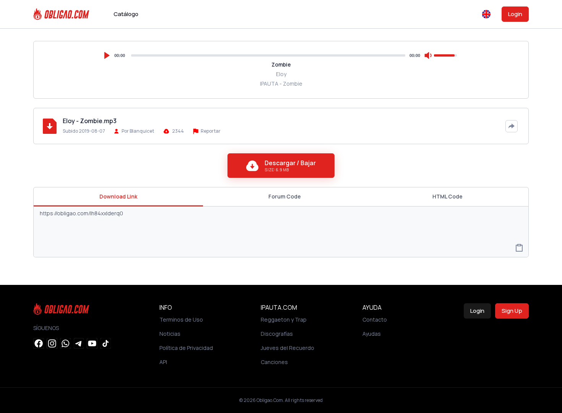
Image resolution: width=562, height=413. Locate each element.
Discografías (277, 333)
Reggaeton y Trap (284, 319)
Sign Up (512, 311)
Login (515, 14)
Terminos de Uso (181, 319)
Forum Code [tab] (284, 196)
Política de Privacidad (186, 347)
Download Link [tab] (118, 196)
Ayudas (371, 333)
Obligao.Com (270, 400)
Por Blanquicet (138, 131)
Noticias (169, 333)
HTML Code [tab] (447, 196)
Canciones (274, 362)
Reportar (210, 131)
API (163, 362)
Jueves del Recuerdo (287, 347)
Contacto (374, 319)
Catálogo (126, 14)
